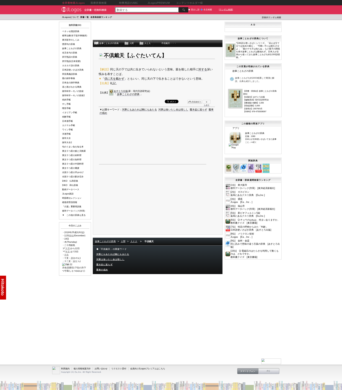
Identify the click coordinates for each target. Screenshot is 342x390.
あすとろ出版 (121, 91)
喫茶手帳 (66, 108)
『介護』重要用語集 (71, 206)
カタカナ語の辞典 (70, 65)
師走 (72, 235)
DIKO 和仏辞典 (70, 185)
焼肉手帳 (66, 99)
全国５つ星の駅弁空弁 (73, 176)
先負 (66, 255)
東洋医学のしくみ (70, 40)
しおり (206, 105)
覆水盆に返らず (198, 109)
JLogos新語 (68, 194)
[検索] (183, 9)
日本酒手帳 (67, 121)
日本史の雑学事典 (70, 82)
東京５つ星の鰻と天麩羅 (74, 151)
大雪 (67, 248)
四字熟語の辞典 (69, 57)
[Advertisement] (180, 17)
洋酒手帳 (66, 134)
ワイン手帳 (67, 129)
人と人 (133, 241)
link (245, 94)
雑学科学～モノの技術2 (73, 95)
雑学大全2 (67, 142)
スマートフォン (247, 371)
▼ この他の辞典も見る (74, 215)
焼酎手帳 (66, 117)
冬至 (67, 251)
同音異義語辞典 (69, 74)
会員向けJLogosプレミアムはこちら (147, 368)
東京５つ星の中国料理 (73, 164)
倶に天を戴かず (114, 78)
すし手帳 (66, 104)
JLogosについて (70, 17)
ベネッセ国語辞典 (70, 31)
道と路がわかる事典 (71, 87)
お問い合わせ (101, 368)
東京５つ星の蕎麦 (70, 168)
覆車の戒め (102, 270)
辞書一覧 (84, 17)
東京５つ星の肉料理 (71, 155)
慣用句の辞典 (68, 44)
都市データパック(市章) (73, 211)
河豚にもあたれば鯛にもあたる (139, 109)
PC (269, 371)
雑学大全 (66, 138)
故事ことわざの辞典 (71, 48)
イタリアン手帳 (69, 112)
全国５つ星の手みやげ (73, 172)
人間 (123, 241)
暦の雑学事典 (68, 78)
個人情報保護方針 (82, 368)
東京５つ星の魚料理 (71, 159)
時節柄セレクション (71, 198)
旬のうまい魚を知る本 (73, 146)
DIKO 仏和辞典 (70, 181)
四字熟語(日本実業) (71, 61)
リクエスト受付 (118, 368)
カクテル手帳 (68, 125)
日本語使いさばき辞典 (73, 70)
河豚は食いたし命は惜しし (173, 109)
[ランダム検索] (226, 9)
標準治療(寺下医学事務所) (74, 35)
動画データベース (70, 189)
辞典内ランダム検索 (271, 17)
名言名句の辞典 (69, 52)
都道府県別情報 (69, 202)
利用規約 (65, 368)
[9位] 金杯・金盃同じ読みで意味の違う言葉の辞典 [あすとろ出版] (255, 243)
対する (202, 69)
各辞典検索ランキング (101, 17)
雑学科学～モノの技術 (73, 91)
